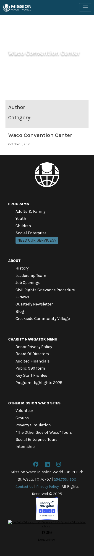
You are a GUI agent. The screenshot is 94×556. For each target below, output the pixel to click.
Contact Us (24, 486)
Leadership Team (31, 275)
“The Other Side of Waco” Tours (44, 432)
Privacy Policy (47, 486)
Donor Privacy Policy (34, 346)
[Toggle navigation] (85, 7)
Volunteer (24, 410)
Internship (25, 446)
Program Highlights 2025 (39, 382)
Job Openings (28, 282)
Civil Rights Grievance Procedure (45, 289)
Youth (21, 218)
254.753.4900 (65, 479)
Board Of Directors (32, 353)
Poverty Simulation (33, 425)
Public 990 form (30, 368)
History (22, 268)
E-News (22, 297)
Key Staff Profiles (31, 375)
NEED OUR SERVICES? (36, 240)
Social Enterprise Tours (36, 439)
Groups (22, 417)
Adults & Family (30, 211)
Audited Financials (33, 361)
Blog (20, 311)
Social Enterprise (31, 232)
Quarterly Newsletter (34, 304)
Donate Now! (47, 540)
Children (23, 225)
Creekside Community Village (43, 318)
